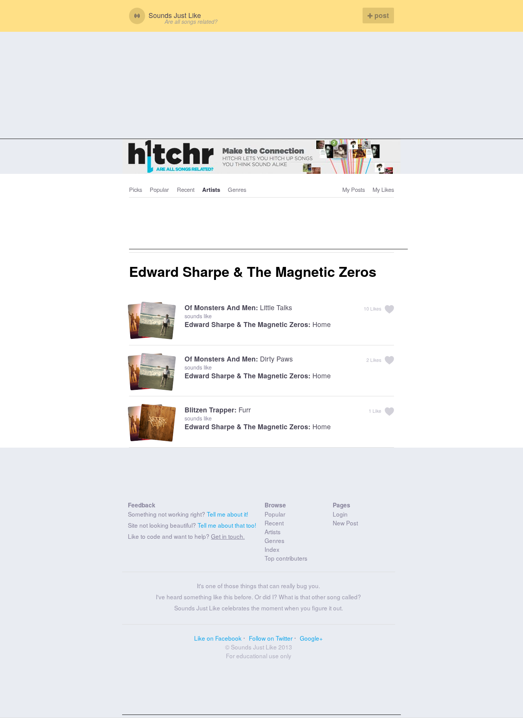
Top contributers (286, 558)
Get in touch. (228, 536)
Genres (237, 189)
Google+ (311, 638)
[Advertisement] (261, 85)
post (381, 15)
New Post (345, 522)
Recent (185, 189)
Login (340, 514)
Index (272, 549)
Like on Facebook (218, 638)
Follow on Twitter (271, 638)
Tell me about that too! (227, 525)
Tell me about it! (227, 514)
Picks (135, 189)
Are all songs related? (191, 21)
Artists (211, 189)
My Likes (383, 189)
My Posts (353, 189)
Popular (159, 189)
